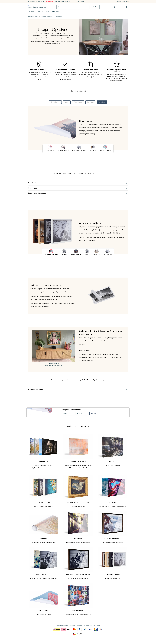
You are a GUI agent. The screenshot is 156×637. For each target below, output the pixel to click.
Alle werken (31, 12)
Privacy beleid (96, 625)
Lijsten (67, 102)
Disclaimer (72, 625)
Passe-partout (78, 102)
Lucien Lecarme (39, 7)
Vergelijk (93, 413)
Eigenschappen (55, 102)
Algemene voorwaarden (62, 625)
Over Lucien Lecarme (52, 12)
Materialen (40, 12)
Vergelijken (102, 102)
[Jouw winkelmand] (126, 7)
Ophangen (90, 102)
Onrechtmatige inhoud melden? (84, 625)
